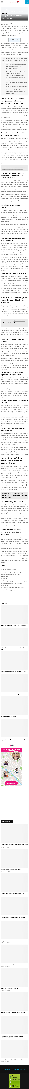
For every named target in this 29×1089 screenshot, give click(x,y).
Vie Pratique (4, 13)
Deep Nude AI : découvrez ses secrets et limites (12, 1036)
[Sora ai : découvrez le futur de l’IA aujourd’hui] (14, 1049)
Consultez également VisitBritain (8, 589)
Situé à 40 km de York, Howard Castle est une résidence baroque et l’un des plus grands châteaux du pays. (14, 572)
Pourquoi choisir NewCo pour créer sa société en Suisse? (14, 941)
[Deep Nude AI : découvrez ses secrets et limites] (14, 1025)
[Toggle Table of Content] (17, 40)
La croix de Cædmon (5, 585)
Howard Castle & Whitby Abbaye (8, 569)
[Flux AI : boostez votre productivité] (14, 977)
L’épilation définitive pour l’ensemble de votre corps (13, 917)
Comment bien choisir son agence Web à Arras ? (12, 893)
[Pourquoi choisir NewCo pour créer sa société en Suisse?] (14, 930)
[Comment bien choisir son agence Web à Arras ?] (14, 882)
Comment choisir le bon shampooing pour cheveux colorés (13, 671)
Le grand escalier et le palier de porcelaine (10, 574)
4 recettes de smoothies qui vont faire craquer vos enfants (13, 694)
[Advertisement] (14, 802)
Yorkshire (18, 23)
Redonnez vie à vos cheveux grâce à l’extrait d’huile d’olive (13, 625)
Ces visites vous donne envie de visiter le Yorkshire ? (13, 587)
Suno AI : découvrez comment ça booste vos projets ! (13, 1012)
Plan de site (23, 1069)
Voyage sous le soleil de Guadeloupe (8, 716)
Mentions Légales (7, 1069)
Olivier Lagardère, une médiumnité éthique (11, 869)
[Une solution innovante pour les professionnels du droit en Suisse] (14, 833)
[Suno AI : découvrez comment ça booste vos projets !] (14, 1001)
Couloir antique (4, 576)
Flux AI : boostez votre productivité (9, 988)
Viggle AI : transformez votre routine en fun (11, 964)
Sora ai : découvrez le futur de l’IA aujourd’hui (12, 1060)
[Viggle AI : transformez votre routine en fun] (14, 954)
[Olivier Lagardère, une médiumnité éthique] (14, 858)
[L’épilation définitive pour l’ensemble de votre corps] (14, 906)
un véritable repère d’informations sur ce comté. (12, 590)
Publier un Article (16, 1069)
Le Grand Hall (4, 578)
